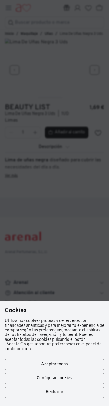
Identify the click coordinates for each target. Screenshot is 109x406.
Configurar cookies (54, 378)
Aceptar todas (54, 364)
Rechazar (54, 392)
